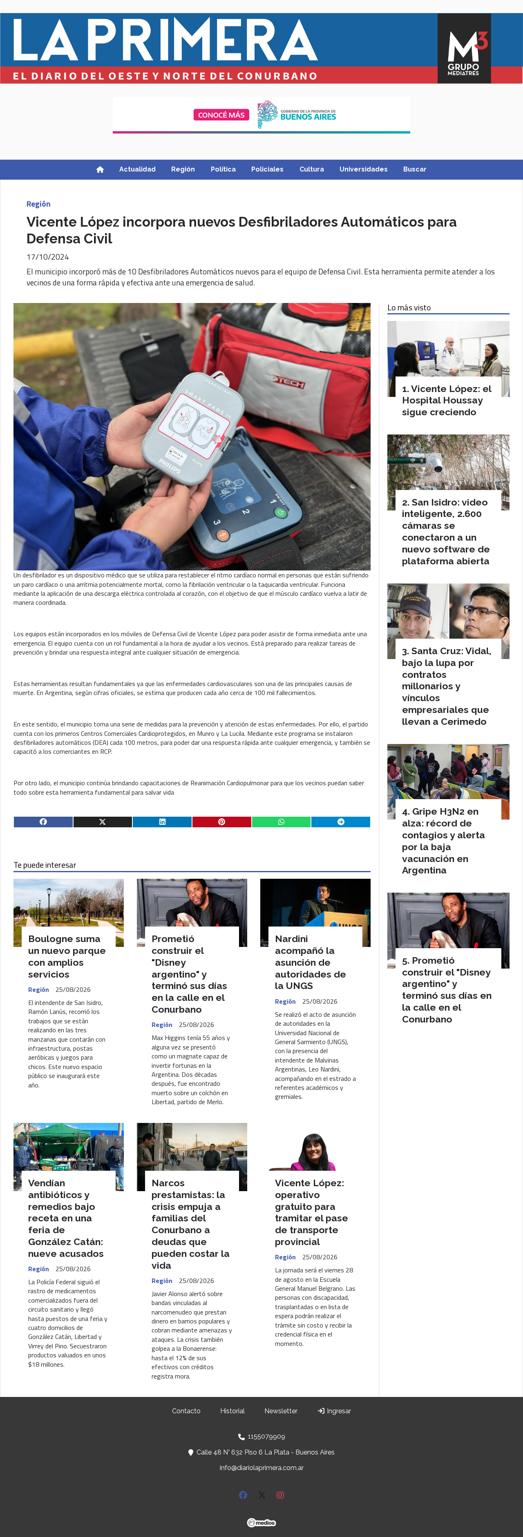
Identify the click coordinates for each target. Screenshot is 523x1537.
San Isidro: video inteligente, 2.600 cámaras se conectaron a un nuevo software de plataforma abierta (446, 531)
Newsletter (280, 1411)
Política (223, 169)
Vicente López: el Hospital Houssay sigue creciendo (446, 400)
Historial (232, 1411)
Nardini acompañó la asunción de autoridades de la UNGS (310, 962)
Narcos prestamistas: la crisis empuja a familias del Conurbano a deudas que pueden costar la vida (191, 1224)
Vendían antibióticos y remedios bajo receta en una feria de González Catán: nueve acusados (66, 1218)
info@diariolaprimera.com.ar (262, 1468)
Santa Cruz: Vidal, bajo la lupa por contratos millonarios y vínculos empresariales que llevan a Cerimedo (447, 686)
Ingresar (338, 1411)
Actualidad (137, 169)
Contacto (186, 1411)
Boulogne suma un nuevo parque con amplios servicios (67, 956)
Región (183, 169)
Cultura (311, 169)
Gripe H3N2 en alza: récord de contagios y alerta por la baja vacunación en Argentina (443, 840)
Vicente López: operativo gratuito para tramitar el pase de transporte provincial (311, 1212)
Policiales (267, 169)
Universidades (364, 169)
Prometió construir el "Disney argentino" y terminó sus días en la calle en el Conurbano (189, 974)
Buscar (415, 169)
